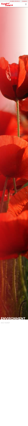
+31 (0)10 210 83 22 (15, 1)
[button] (26, 4)
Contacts (24, 1)
